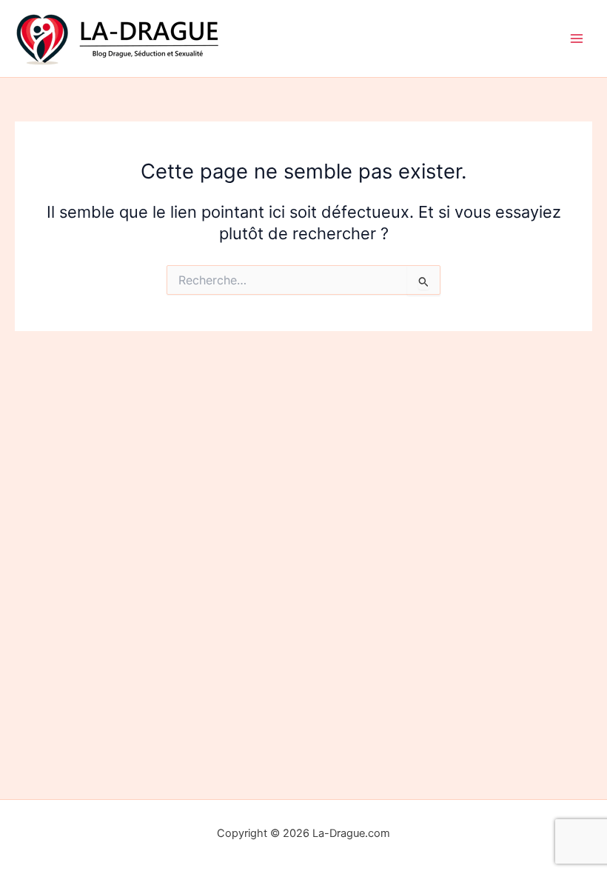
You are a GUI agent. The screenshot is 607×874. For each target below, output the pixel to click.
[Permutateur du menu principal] (576, 38)
